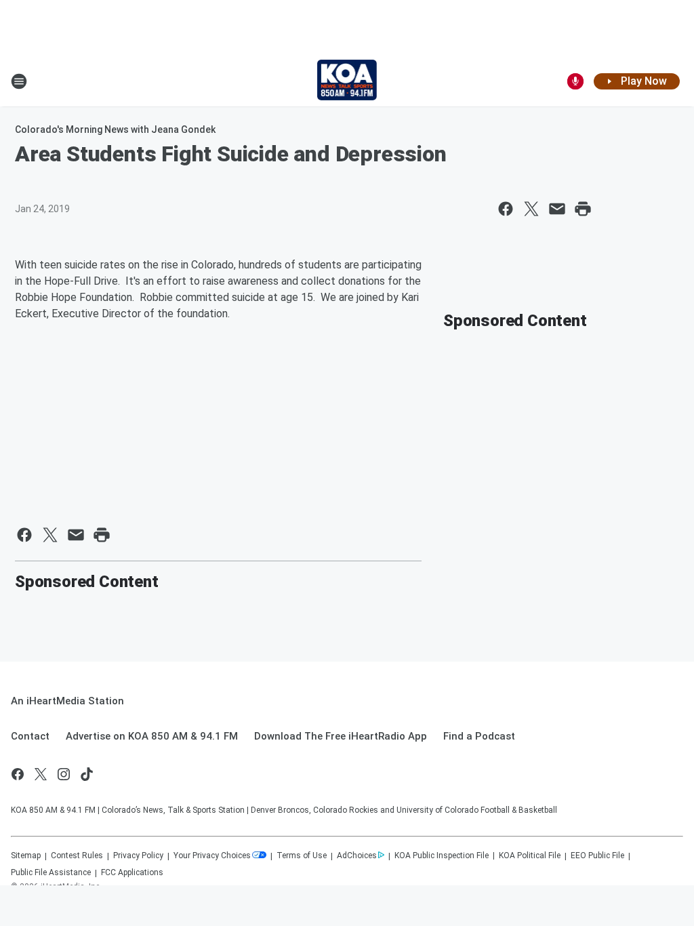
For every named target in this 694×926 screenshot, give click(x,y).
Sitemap (26, 855)
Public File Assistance (51, 872)
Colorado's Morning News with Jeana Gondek (115, 129)
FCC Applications (132, 872)
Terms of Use (302, 855)
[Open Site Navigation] (19, 81)
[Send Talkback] (575, 81)
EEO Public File (597, 855)
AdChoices (357, 855)
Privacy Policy (138, 855)
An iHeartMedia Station (67, 701)
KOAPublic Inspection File (441, 855)
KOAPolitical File (529, 855)
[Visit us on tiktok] (87, 774)
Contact (30, 736)
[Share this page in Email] (557, 208)
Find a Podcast (479, 736)
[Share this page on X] (531, 208)
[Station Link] (347, 81)
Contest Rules (77, 855)
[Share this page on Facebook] (505, 208)
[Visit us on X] (41, 774)
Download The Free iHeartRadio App (340, 736)
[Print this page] (582, 208)
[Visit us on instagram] (64, 774)
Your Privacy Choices (212, 855)
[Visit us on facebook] (17, 774)
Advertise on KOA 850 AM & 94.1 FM (152, 736)
